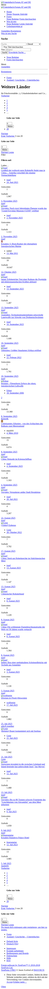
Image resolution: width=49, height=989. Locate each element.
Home (9, 12)
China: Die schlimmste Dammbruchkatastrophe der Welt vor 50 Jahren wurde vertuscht (23, 628)
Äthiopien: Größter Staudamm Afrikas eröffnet (21, 350)
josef (3, 203)
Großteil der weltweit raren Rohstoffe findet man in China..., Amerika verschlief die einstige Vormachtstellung (23, 172)
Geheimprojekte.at (14, 26)
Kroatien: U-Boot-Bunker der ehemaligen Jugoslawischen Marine (19, 245)
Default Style (12, 941)
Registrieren (6, 71)
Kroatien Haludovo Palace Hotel (15, 837)
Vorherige (5, 96)
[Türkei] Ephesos (8, 525)
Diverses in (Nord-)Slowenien (14, 698)
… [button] (8, 112)
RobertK (5, 419)
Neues (9, 14)
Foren (9, 16)
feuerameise (12, 842)
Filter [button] (3, 155)
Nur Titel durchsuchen (13, 47)
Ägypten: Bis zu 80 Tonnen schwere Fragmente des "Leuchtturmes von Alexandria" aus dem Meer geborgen (23, 802)
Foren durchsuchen (27, 19)
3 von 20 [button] (19, 136)
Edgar (9, 390)
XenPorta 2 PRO (8, 970)
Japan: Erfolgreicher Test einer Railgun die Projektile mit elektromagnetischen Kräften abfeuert (23, 280)
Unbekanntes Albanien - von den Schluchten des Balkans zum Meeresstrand (22, 424)
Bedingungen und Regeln (18, 953)
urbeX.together (7, 726)
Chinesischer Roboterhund (12, 594)
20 (8, 129)
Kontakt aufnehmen (15, 951)
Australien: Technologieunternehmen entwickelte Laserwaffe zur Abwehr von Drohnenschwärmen (22, 316)
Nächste (4, 133)
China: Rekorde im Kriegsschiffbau (16, 459)
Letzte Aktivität (26, 24)
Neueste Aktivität (20, 14)
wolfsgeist (11, 702)
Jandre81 (5, 866)
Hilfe (9, 958)
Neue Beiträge (13, 19)
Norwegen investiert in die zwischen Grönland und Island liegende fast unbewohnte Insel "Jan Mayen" (23, 765)
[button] (3, 5)
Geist (3, 759)
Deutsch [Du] (12, 944)
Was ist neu (11, 21)
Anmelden (5, 67)
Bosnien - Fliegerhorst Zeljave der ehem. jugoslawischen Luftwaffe (18, 384)
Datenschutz (12, 956)
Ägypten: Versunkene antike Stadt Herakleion (20, 492)
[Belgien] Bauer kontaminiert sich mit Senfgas (21, 731)
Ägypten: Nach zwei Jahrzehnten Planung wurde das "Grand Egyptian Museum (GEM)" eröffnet (24, 209)
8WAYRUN (39, 970)
